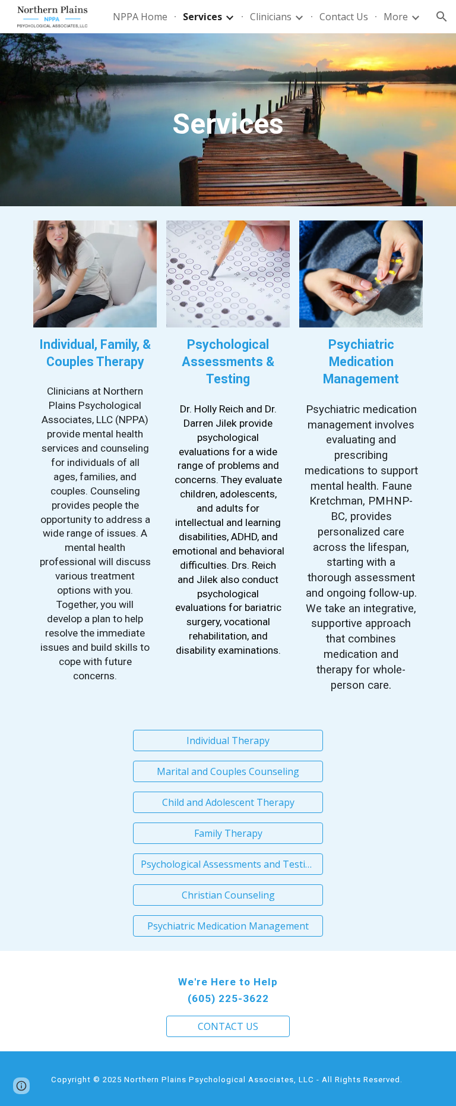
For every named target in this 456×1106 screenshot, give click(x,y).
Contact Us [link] (343, 16)
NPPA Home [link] (140, 16)
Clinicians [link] (271, 16)
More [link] (396, 16)
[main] (227, 120)
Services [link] (202, 16)
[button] (442, 16)
